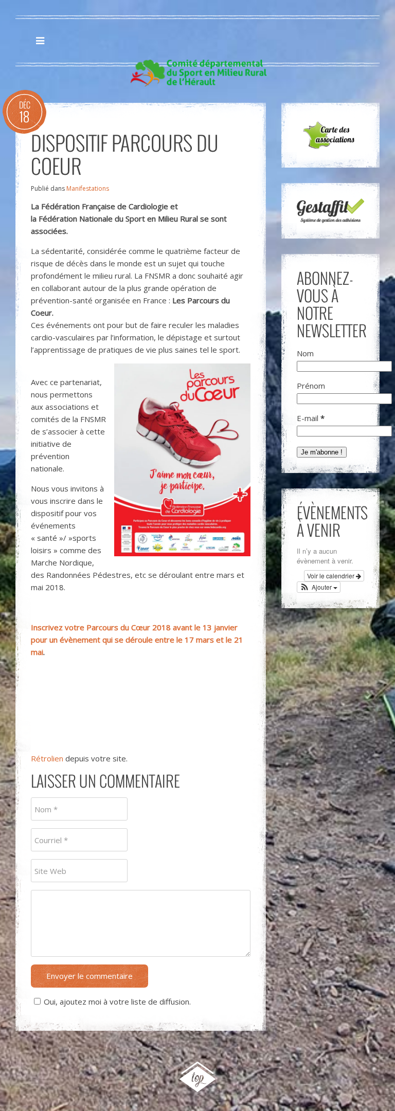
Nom (305, 353)
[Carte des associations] (330, 135)
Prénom (311, 385)
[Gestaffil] (330, 210)
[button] (318, 587)
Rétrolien (47, 758)
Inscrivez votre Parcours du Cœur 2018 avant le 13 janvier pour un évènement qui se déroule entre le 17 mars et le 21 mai (137, 639)
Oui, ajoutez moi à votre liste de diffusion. (117, 1001)
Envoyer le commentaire (89, 976)
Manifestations (87, 188)
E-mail (311, 418)
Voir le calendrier (331, 575)
